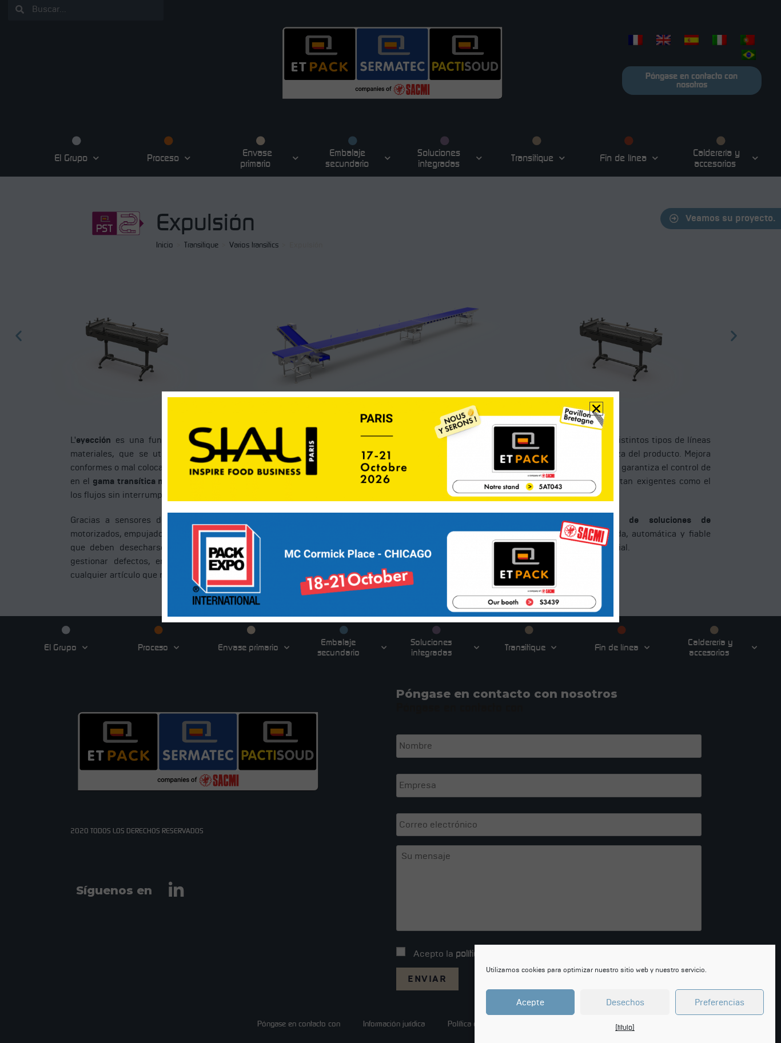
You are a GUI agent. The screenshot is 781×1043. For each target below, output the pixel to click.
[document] (390, 521)
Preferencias (719, 1002)
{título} (625, 1027)
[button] (596, 408)
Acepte (530, 1002)
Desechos (625, 1002)
